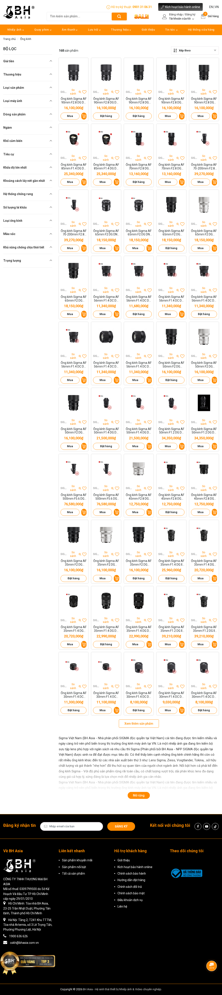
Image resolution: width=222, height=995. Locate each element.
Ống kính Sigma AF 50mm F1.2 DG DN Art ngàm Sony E (171, 431)
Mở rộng (139, 795)
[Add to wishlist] (84, 92)
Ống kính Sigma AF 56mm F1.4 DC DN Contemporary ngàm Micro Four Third (171, 298)
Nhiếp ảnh (14, 29)
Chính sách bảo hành (132, 873)
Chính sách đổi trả (130, 886)
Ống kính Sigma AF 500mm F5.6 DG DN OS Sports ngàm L (106, 497)
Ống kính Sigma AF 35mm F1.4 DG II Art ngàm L (171, 562)
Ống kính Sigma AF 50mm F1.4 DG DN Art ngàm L (139, 431)
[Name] (119, 16)
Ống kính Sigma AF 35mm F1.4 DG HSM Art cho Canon (74, 629)
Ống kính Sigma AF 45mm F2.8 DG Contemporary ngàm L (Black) (204, 497)
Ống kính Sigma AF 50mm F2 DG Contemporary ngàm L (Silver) (204, 364)
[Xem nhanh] (73, 72)
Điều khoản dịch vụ (130, 900)
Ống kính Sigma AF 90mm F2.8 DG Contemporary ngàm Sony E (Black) (139, 100)
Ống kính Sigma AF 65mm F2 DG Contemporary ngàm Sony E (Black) (171, 232)
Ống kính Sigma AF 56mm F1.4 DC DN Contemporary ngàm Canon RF (106, 364)
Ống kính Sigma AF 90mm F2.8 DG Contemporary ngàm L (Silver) (171, 100)
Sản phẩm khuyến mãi (77, 860)
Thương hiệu (120, 29)
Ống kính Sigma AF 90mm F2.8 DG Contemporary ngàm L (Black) (204, 100)
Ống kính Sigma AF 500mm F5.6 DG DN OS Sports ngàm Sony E (74, 497)
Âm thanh (69, 29)
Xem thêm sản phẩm (138, 723)
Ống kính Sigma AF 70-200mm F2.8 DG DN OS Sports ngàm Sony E (204, 166)
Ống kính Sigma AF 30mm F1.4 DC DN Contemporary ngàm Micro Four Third (204, 695)
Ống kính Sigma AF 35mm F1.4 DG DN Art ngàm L (139, 629)
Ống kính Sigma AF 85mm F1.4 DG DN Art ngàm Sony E (74, 166)
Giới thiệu (148, 29)
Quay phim (42, 29)
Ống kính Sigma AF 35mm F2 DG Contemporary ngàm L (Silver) (106, 562)
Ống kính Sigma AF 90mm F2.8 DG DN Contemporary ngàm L (106, 100)
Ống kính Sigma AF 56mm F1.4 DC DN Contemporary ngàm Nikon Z (139, 298)
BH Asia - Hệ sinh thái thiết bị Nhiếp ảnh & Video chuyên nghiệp (122, 989)
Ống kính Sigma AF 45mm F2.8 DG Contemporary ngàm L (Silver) (139, 497)
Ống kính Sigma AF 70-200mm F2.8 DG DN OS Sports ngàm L (74, 232)
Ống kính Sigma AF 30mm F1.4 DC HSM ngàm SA (74, 695)
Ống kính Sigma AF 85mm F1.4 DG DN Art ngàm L (106, 166)
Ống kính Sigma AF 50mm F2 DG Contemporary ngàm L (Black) (74, 431)
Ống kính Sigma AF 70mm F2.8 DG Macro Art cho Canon (171, 166)
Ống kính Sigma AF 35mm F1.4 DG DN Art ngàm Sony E (106, 629)
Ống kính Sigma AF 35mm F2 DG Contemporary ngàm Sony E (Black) (74, 562)
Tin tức (170, 29)
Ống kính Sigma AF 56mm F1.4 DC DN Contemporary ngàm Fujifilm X (74, 364)
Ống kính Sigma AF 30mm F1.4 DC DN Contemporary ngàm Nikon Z (171, 695)
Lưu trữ (93, 29)
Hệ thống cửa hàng (201, 29)
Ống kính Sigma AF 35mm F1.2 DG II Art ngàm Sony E (171, 629)
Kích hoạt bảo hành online (182, 7)
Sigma (64, 92)
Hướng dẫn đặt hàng (131, 880)
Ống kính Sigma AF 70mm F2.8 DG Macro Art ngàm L (139, 166)
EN (211, 7)
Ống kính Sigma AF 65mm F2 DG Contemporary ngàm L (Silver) (204, 232)
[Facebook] (197, 826)
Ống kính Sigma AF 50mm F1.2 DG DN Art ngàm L (204, 431)
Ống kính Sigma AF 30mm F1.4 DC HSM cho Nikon (106, 695)
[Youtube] (206, 826)
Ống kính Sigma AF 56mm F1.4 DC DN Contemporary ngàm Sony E (106, 298)
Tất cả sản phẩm (73, 873)
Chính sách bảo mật (131, 893)
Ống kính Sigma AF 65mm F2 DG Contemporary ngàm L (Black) (74, 298)
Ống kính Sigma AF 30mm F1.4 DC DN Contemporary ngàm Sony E (139, 695)
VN (217, 7)
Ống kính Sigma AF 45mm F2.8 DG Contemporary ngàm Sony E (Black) (171, 497)
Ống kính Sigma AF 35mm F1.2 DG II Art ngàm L (204, 629)
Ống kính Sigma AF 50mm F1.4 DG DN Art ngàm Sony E (106, 431)
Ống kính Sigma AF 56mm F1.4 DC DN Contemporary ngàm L (204, 298)
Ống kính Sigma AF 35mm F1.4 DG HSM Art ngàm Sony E (204, 562)
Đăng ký (121, 826)
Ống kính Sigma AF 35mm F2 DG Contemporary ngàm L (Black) (139, 562)
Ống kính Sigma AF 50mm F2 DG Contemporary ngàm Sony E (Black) (171, 364)
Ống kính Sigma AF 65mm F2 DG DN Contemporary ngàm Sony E (106, 232)
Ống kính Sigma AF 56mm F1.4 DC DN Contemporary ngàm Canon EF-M (139, 364)
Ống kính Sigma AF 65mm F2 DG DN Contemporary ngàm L (139, 232)
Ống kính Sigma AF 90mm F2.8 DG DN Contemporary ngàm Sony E (74, 100)
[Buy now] (84, 116)
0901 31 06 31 (142, 7)
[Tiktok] (215, 826)
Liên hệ (122, 906)
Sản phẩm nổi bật (74, 867)
